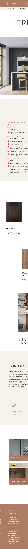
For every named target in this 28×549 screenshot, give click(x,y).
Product (15, 3)
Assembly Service (13, 533)
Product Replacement (14, 537)
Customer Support (13, 521)
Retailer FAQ (12, 543)
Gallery (24, 3)
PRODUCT (16, 8)
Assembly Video (12, 535)
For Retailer (11, 529)
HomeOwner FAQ (13, 523)
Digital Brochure (13, 519)
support (12, 510)
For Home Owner (13, 513)
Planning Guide (12, 515)
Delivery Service (12, 531)
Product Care (12, 517)
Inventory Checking (13, 539)
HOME (9, 8)
